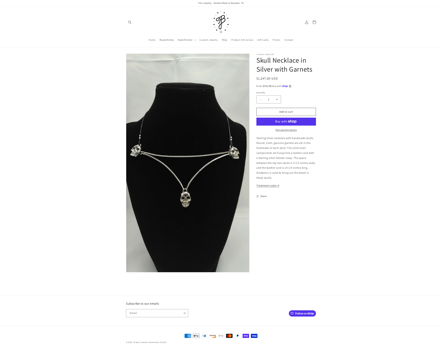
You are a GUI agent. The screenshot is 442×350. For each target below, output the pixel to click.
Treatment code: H (267, 185)
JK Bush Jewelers (140, 342)
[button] (130, 22)
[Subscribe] (184, 313)
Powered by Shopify (158, 342)
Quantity (260, 92)
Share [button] (263, 196)
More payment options (286, 129)
